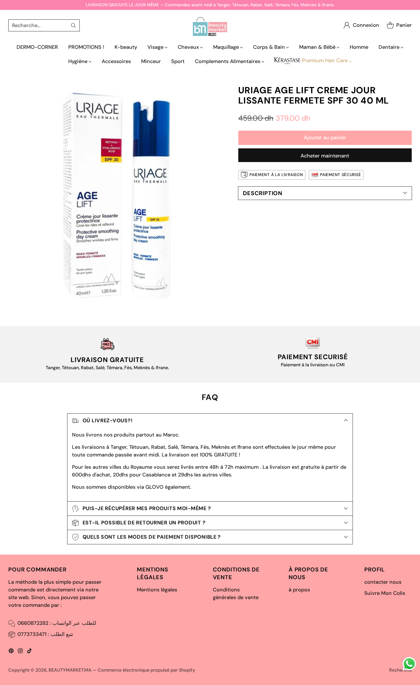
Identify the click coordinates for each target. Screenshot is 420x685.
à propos (299, 589)
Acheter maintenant (325, 155)
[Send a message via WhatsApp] (409, 664)
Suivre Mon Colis (384, 593)
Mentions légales (157, 589)
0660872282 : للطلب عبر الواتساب (56, 623)
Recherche (400, 670)
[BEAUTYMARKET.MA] (210, 25)
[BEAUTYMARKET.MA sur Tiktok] (29, 651)
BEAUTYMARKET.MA (70, 670)
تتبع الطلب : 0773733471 (45, 634)
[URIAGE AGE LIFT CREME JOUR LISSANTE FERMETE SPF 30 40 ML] (118, 195)
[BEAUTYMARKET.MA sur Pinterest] (11, 651)
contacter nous (382, 582)
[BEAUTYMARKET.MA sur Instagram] (20, 651)
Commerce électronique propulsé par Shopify (146, 670)
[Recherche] (73, 25)
